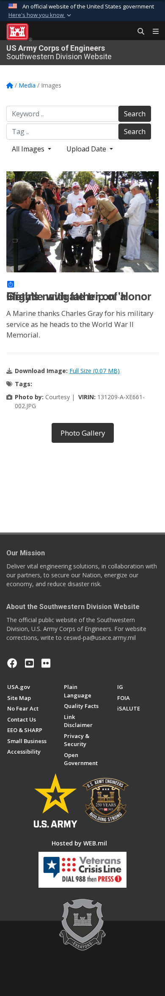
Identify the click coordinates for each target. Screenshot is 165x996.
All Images (29, 149)
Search (135, 113)
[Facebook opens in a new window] (12, 663)
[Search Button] (138, 31)
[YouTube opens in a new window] (29, 663)
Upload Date (87, 149)
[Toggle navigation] (152, 31)
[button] (40, 15)
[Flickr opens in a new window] (45, 663)
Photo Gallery (82, 433)
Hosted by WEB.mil (79, 843)
